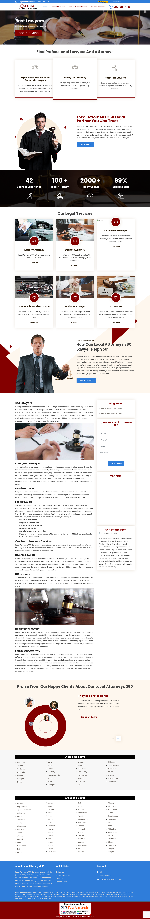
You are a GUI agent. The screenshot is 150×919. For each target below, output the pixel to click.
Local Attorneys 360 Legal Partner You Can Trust (101, 119)
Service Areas (61, 882)
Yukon (110, 813)
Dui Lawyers (61, 872)
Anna (110, 826)
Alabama (21, 762)
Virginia (111, 775)
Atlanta (20, 836)
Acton (19, 816)
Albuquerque (83, 819)
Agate (19, 823)
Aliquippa (111, 803)
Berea (50, 816)
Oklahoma (112, 762)
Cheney (111, 842)
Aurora (50, 806)
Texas (110, 772)
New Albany (82, 845)
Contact (59, 878)
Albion (50, 832)
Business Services (98, 7)
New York (81, 781)
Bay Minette (22, 806)
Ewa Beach (21, 846)
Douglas (111, 852)
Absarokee (52, 852)
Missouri (81, 762)
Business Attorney (63, 875)
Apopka (20, 829)
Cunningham (113, 816)
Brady (80, 806)
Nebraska (82, 768)
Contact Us (85, 144)
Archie (50, 848)
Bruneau (20, 852)
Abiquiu (80, 816)
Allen (110, 822)
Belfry (80, 803)
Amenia (81, 832)
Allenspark (21, 826)
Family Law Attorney (75, 77)
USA (47, 2)
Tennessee (112, 768)
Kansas (50, 768)
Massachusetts (54, 775)
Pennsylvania (113, 765)
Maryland (51, 778)
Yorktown (81, 839)
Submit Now (116, 463)
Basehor (51, 813)
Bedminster (82, 813)
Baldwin (51, 809)
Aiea (19, 842)
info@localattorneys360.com (30, 2)
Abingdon (112, 829)
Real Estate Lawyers (115, 77)
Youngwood (112, 809)
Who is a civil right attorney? (110, 408)
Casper (111, 848)
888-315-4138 (122, 6)
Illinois (50, 765)
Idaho (50, 762)
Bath (49, 839)
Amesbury (52, 826)
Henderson (82, 826)
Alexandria (112, 832)
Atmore (20, 803)
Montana (81, 765)
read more (34, 263)
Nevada (81, 778)
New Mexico (82, 775)
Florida (20, 775)
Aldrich (50, 845)
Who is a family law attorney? (111, 413)
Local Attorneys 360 (81, 916)
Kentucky (51, 772)
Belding (50, 842)
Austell (20, 839)
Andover (81, 809)
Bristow (81, 852)
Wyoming (112, 781)
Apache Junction (24, 810)
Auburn (50, 803)
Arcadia (20, 833)
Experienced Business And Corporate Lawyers (35, 79)
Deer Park (112, 845)
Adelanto (21, 819)
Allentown (112, 806)
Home (44, 7)
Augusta (51, 835)
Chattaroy (112, 839)
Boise (19, 849)
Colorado (21, 772)
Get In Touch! (86, 380)
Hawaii (19, 782)
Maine (50, 781)
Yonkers (81, 835)
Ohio (79, 785)
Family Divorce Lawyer (78, 7)
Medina (81, 842)
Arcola (110, 835)
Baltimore (51, 829)
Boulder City (82, 822)
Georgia (20, 779)
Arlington (21, 813)
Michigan (51, 785)
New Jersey (82, 772)
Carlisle (50, 819)
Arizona (20, 765)
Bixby (80, 848)
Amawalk (81, 829)
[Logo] (28, 6)
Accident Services (58, 7)
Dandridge (112, 819)
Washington (113, 778)
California (21, 769)
